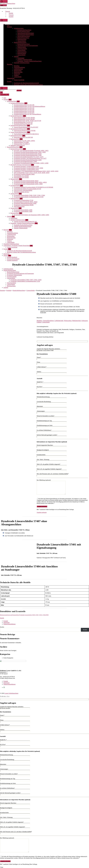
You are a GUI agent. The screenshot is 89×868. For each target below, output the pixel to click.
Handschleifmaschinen (20, 42)
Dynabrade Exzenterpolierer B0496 (23, 205)
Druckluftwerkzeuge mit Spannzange (27, 45)
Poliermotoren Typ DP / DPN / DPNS (24, 140)
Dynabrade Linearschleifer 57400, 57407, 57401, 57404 (29, 195)
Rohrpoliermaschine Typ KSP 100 (23, 137)
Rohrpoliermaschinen (23, 37)
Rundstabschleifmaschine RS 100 (23, 124)
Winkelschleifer (21, 47)
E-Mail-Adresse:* (41, 367)
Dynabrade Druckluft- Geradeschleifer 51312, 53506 (28, 168)
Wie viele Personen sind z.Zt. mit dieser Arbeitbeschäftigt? (53, 474)
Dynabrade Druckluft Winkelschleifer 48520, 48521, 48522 (30, 182)
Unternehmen (10, 78)
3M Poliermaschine (19, 206)
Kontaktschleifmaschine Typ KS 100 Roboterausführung (29, 106)
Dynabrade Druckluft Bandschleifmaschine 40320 (27, 153)
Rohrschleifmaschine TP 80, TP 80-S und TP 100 (27, 120)
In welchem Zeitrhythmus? (44, 430)
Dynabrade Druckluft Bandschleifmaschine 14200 (27, 160)
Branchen (9, 64)
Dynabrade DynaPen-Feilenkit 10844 (24, 174)
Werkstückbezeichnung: (43, 397)
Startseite (2, 290)
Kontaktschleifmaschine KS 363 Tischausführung (27, 114)
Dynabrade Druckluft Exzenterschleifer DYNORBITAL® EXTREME (33, 187)
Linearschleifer (21, 50)
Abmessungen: (41, 411)
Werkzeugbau (17, 70)
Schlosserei (17, 73)
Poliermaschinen (21, 39)
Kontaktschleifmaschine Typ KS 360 (24, 111)
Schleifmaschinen (19, 28)
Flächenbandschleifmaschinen (25, 34)
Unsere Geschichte (19, 80)
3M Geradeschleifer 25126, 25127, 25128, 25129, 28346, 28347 (31, 172)
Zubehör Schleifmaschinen (24, 59)
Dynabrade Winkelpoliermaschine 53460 (25, 203)
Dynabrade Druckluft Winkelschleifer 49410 (26, 180)
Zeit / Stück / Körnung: (43, 459)
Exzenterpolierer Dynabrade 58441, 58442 (25, 202)
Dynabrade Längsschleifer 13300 (23, 210)
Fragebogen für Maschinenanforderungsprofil (26, 83)
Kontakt (9, 81)
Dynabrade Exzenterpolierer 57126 (23, 200)
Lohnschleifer (17, 76)
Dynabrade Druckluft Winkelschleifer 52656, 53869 (28, 184)
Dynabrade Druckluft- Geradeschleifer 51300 (26, 166)
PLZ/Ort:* (39, 386)
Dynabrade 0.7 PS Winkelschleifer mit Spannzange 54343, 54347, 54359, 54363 (36, 171)
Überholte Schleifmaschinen (21, 62)
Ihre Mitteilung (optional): (44, 480)
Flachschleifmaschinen (23, 36)
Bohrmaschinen (21, 53)
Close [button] (1, 867)
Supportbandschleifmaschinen (25, 33)
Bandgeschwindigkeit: (43, 450)
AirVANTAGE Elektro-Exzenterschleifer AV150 (27, 189)
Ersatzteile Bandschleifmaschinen (23, 225)
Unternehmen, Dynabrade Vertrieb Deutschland (16, 245)
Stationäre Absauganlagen (17, 145)
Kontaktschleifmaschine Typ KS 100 (24, 105)
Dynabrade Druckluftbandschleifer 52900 (25, 161)
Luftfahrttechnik (18, 69)
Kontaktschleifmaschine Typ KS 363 (24, 112)
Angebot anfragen (42, 512)
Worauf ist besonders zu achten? (45, 416)
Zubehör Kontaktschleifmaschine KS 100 (25, 221)
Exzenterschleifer (22, 48)
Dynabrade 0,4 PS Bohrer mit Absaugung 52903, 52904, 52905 (31, 215)
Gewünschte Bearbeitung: (44, 401)
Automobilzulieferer (19, 67)
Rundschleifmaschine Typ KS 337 (23, 122)
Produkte (9, 27)
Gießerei (16, 75)
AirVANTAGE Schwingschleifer (23, 190)
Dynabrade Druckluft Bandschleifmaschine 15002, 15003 (30, 152)
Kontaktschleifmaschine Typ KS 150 (24, 108)
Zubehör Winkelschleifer (20, 228)
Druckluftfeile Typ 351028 (21, 176)
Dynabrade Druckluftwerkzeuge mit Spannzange (20, 273)
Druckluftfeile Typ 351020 (21, 177)
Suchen (2, 627)
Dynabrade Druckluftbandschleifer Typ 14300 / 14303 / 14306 (31, 163)
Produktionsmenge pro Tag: (44, 420)
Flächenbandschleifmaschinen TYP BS (24, 130)
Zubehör (16, 56)
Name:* (39, 357)
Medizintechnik (18, 72)
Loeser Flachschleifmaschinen (18, 132)
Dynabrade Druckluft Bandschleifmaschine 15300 (27, 155)
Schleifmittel (20, 58)
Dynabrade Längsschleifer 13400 (23, 211)
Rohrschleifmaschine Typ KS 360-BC (24, 119)
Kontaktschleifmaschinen (24, 30)
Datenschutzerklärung (9, 624)
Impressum (6, 254)
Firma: (38, 362)
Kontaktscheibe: (41, 454)
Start (8, 25)
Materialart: (40, 406)
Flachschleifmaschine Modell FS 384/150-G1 (26, 134)
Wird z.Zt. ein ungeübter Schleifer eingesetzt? (49, 469)
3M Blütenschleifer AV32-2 (21, 192)
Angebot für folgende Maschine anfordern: (48, 349)
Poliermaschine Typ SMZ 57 (22, 144)
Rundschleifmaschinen (23, 31)
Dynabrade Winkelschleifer (14, 275)
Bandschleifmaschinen (23, 44)
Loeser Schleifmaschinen (11, 693)
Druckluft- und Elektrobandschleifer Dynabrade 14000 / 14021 (31, 150)
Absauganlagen (21, 41)
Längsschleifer (21, 55)
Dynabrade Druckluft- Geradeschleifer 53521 (26, 169)
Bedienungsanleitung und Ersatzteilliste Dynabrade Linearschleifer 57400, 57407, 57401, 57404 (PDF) (24, 615)
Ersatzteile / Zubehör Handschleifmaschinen (29, 61)
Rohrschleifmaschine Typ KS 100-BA (24, 117)
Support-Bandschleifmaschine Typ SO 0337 (26, 127)
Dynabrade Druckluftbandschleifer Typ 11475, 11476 (28, 157)
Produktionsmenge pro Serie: (45, 425)
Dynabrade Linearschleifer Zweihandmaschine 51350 (28, 197)
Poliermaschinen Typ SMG (21, 142)
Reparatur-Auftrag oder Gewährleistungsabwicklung (28, 84)
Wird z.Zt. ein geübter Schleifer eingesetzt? (48, 464)
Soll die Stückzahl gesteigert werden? (47, 435)
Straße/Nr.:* (40, 382)
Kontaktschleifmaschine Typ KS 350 (24, 109)
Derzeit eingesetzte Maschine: (45, 445)
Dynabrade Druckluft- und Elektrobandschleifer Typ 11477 (30, 158)
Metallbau (16, 66)
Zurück (2, 618)
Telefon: (39, 371)
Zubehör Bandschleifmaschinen (22, 226)
